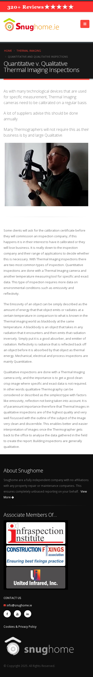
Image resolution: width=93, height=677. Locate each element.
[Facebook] (7, 613)
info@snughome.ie (19, 605)
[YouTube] (17, 613)
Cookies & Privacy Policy (20, 626)
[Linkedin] (27, 613)
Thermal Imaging (28, 50)
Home (8, 50)
